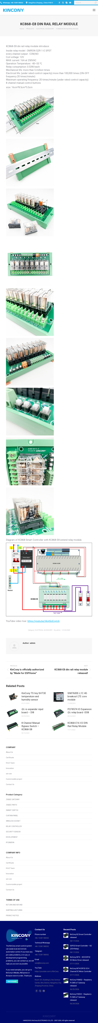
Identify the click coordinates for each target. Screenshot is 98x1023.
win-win (9, 774)
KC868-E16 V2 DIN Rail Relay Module (78, 724)
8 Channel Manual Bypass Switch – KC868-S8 (31, 726)
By (57, 630)
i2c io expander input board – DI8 (32, 711)
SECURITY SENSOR (13, 832)
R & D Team (10, 763)
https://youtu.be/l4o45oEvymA (43, 621)
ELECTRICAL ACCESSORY (43, 630)
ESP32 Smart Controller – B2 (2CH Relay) (81, 947)
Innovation (10, 768)
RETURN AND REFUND (14, 905)
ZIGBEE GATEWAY (13, 799)
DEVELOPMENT (12, 837)
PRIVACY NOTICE (12, 915)
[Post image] (12, 697)
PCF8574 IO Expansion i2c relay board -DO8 (80, 711)
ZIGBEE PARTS (11, 805)
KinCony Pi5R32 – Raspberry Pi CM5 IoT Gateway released (80, 997)
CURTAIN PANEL (12, 816)
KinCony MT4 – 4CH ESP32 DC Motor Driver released (80, 958)
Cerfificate (10, 758)
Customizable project (14, 779)
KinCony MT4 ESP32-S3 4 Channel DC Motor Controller (80, 969)
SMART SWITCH (12, 810)
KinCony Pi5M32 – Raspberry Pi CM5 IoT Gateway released (81, 983)
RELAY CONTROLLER (14, 826)
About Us (9, 752)
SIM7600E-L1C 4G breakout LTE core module (77, 696)
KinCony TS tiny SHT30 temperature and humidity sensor (34, 696)
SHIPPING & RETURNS (14, 910)
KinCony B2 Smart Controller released (80, 935)
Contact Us (10, 784)
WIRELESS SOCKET (13, 821)
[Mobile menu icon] (94, 10)
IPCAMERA (10, 842)
